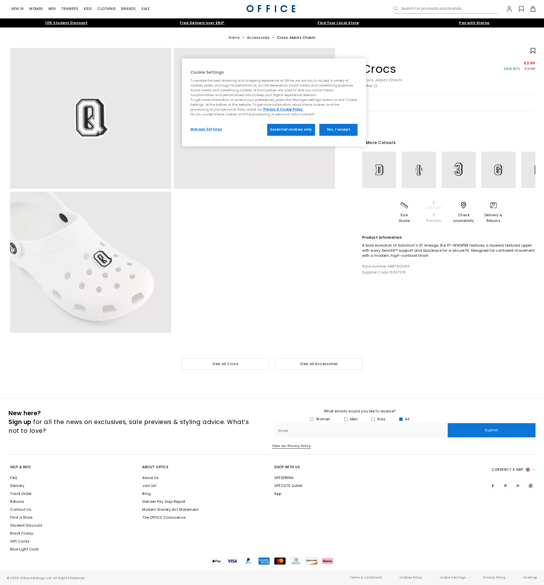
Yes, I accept (338, 129)
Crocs (379, 69)
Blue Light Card (24, 549)
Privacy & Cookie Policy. (283, 109)
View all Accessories (319, 363)
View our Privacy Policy (291, 446)
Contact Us (20, 509)
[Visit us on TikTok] (532, 485)
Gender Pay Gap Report (164, 501)
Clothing (106, 8)
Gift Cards (19, 541)
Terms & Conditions (366, 577)
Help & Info (20, 467)
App (278, 493)
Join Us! (149, 485)
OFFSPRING (284, 477)
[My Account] (506, 9)
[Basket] (529, 9)
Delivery (17, 485)
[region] (274, 102)
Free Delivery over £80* (202, 22)
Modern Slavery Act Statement (170, 509)
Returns (17, 501)
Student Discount (26, 525)
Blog (146, 493)
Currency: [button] (507, 469)
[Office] (272, 8)
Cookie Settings (453, 577)
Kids (88, 8)
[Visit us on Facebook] (494, 485)
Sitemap (530, 577)
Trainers (69, 8)
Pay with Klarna (474, 22)
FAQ (13, 477)
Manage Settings (206, 129)
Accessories (258, 37)
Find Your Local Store (338, 22)
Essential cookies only (291, 129)
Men (52, 8)
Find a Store (21, 517)
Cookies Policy (411, 577)
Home (234, 37)
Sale (145, 8)
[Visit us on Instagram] (519, 485)
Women (36, 8)
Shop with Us (287, 467)
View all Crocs (225, 363)
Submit (491, 430)
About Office (155, 467)
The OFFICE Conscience (164, 517)
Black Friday (21, 533)
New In (17, 8)
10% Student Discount (66, 22)
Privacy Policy (494, 577)
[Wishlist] (518, 9)
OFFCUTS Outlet (288, 485)
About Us (150, 477)
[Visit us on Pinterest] (506, 485)
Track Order (21, 493)
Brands (128, 8)
